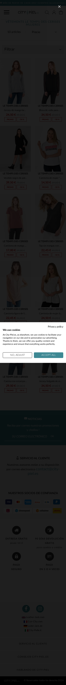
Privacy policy (55, 326)
